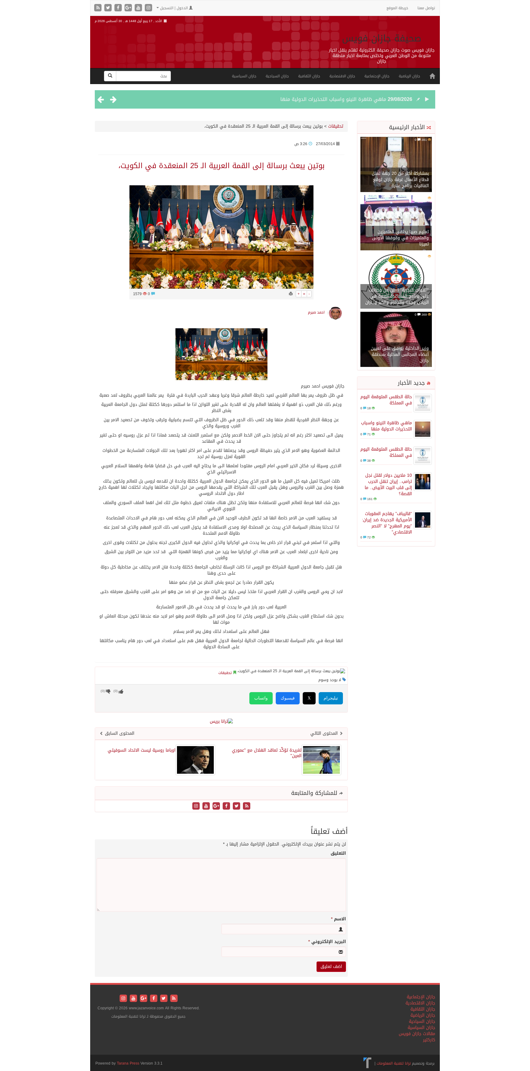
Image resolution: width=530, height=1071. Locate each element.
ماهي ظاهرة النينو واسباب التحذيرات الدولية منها (333, 99)
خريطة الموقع (397, 8)
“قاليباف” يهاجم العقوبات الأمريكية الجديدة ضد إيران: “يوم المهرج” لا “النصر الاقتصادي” (387, 523)
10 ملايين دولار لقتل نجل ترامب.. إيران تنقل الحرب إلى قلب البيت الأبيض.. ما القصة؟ (388, 484)
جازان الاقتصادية (342, 76)
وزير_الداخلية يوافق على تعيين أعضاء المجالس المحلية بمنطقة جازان (400, 354)
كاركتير (429, 1040)
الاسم (338, 919)
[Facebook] (119, 8)
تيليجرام (331, 698)
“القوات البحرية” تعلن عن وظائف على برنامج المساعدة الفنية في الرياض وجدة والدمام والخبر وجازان (397, 296)
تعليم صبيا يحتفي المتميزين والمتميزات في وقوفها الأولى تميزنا (400, 238)
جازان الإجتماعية (377, 76)
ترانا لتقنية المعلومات (394, 1063)
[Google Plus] (129, 8)
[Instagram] (148, 8)
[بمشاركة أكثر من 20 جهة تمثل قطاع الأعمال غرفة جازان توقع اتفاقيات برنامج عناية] (396, 165)
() (103, 691)
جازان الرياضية (409, 76)
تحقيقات (335, 126)
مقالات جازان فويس (417, 1034)
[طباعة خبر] (291, 294)
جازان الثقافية (309, 76)
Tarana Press (128, 1063)
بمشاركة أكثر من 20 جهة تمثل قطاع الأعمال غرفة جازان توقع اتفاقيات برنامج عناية (400, 179)
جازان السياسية (244, 76)
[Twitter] (109, 8)
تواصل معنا (426, 8)
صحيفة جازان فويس (381, 38)
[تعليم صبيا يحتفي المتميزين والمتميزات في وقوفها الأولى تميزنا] (396, 223)
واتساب (261, 698)
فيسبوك (288, 698)
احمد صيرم (316, 312)
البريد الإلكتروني (327, 942)
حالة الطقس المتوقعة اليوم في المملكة (386, 400)
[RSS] (99, 8)
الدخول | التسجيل (174, 8)
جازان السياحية (277, 76)
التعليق (338, 853)
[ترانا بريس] (367, 1063)
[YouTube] (139, 8)
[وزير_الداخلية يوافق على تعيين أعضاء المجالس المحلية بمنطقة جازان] (396, 340)
